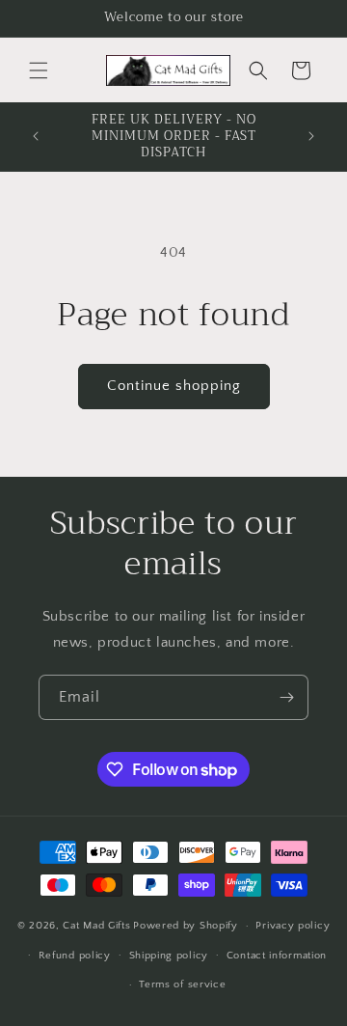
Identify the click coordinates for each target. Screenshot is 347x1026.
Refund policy (75, 955)
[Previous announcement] (35, 136)
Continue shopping (174, 385)
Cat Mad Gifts (96, 925)
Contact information (277, 955)
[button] (38, 70)
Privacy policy (292, 925)
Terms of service (182, 984)
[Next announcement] (311, 136)
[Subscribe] (286, 697)
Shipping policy (169, 955)
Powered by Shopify (185, 925)
